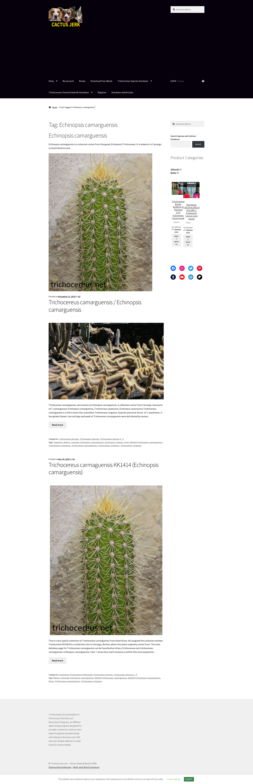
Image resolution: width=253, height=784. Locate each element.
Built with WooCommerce (86, 767)
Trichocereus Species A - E (112, 439)
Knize (51, 681)
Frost (126, 442)
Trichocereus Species (89, 439)
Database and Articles (122, 92)
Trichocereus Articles (69, 439)
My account (68, 80)
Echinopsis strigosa (114, 442)
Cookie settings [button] (173, 779)
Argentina (58, 442)
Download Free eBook (101, 80)
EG (79, 296)
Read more (57, 424)
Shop (51, 80)
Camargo (75, 442)
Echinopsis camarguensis (92, 442)
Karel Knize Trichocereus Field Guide (75, 674)
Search (198, 144)
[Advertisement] (126, 53)
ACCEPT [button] (189, 779)
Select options (176, 240)
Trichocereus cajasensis (60, 445)
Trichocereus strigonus (108, 445)
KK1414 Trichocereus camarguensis (146, 442)
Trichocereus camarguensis (84, 445)
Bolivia (67, 442)
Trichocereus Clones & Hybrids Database (69, 92)
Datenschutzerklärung (60, 767)
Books (82, 80)
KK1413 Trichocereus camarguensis (111, 678)
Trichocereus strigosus (130, 445)
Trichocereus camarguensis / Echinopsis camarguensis (95, 305)
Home (54, 107)
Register (102, 92)
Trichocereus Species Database (132, 80)
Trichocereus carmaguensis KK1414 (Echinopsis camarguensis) (103, 468)
